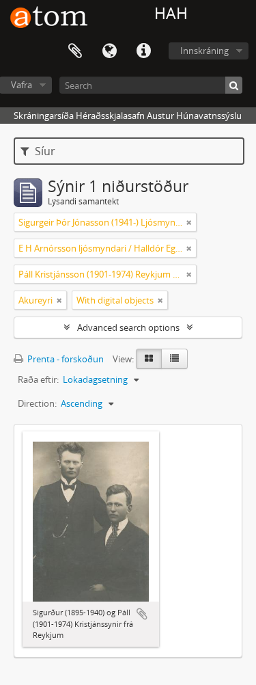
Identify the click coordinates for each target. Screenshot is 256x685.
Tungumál (109, 51)
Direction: (37, 403)
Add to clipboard (142, 614)
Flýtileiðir (143, 51)
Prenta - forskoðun (64, 359)
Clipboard (75, 51)
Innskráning (204, 50)
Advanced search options (128, 327)
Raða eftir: (38, 379)
